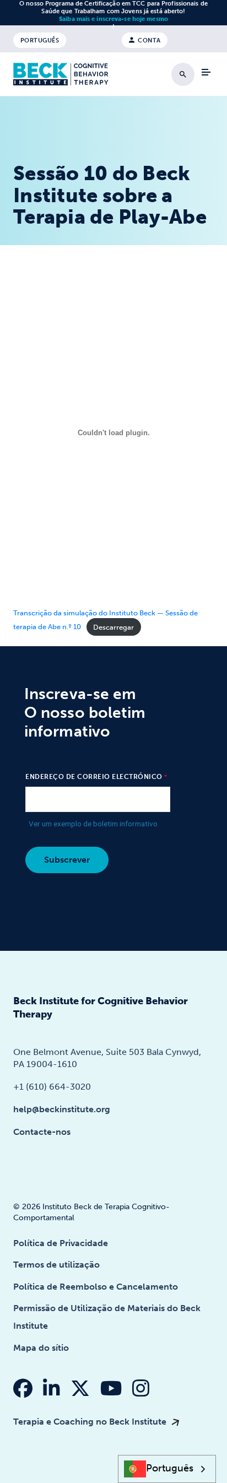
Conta (148, 40)
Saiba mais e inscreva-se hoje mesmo (113, 19)
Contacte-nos (42, 1132)
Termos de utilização (56, 1264)
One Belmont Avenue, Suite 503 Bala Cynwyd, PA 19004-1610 (107, 1058)
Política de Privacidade (60, 1243)
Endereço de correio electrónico (94, 777)
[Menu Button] (206, 72)
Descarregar (113, 627)
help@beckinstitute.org (61, 1109)
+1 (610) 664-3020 (52, 1086)
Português (40, 40)
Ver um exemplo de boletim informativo (93, 823)
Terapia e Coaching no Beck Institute (91, 1421)
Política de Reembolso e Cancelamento (95, 1286)
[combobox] (167, 1469)
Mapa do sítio (41, 1348)
